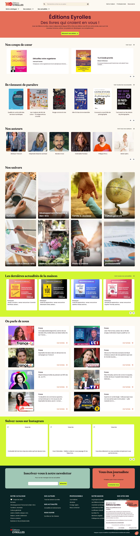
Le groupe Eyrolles (97, 500)
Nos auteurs (27, 9)
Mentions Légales (97, 516)
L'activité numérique (98, 505)
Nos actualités (42, 9)
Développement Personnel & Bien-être (22, 505)
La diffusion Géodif (97, 510)
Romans (13, 502)
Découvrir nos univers (70, 33)
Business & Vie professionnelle (19, 521)
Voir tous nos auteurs (126, 129)
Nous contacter (75, 508)
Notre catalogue (11, 9)
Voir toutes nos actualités (124, 276)
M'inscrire (63, 483)
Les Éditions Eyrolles (98, 502)
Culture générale (15, 510)
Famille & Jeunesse (16, 508)
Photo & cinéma (15, 518)
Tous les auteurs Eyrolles (52, 500)
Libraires (72, 502)
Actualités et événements (52, 508)
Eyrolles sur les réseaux (51, 516)
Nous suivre (131, 4)
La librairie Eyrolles (97, 508)
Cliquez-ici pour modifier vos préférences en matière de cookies (112, 532)
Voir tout (130, 45)
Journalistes (73, 500)
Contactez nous (113, 485)
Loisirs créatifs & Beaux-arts (19, 513)
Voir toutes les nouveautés (124, 85)
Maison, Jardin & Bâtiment (18, 516)
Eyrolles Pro (95, 513)
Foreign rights (74, 505)
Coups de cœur (16, 500)
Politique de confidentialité (100, 518)
